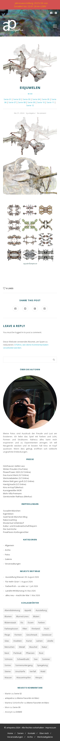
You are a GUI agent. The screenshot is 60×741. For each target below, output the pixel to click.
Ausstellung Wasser (14, 577)
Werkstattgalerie (45, 737)
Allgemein (9, 545)
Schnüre (8, 659)
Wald (42, 671)
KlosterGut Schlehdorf (13, 523)
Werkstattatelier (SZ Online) (16, 478)
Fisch (46, 628)
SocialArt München (11, 510)
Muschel (33, 647)
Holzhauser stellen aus (14, 466)
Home (10, 733)
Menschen (9, 647)
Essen (31, 622)
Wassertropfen (23, 677)
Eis (22, 622)
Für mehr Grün (12, 581)
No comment (41, 113)
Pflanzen (30, 653)
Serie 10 (41, 102)
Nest (7, 653)
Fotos (7, 554)
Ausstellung (41, 610)
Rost (41, 653)
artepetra (31, 113)
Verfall (33, 671)
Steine (8, 671)
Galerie (8, 559)
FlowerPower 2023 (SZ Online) (17, 472)
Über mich (44, 733)
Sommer (46, 659)
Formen (18, 634)
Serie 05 (45, 99)
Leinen (39, 640)
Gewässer (47, 634)
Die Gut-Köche (9, 529)
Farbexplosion (11, 628)
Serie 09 (31, 102)
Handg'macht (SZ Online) (14, 484)
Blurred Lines (22, 616)
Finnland (36, 628)
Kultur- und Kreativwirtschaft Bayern (20, 526)
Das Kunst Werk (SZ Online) (16, 475)
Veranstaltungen (13, 563)
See (36, 659)
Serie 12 (30, 105)
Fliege (7, 634)
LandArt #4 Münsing (14, 590)
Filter (25, 628)
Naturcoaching (10, 519)
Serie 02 (17, 99)
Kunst (29, 640)
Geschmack (31, 634)
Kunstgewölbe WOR (12, 490)
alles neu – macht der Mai (17, 595)
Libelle (50, 640)
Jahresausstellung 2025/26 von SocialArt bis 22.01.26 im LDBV (31, 5)
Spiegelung (42, 665)
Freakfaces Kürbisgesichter (16, 532)
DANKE (19, 711)
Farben (41, 622)
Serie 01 (7, 99)
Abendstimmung (12, 610)
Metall (22, 647)
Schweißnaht (23, 659)
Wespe (38, 677)
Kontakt (31, 733)
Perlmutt (17, 653)
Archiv (8, 550)
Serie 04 (36, 99)
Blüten (36, 616)
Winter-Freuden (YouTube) (15, 469)
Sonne (8, 665)
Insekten (18, 640)
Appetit (27, 610)
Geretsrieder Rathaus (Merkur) (17, 496)
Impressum (51, 727)
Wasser (8, 677)
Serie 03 (26, 99)
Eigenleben (8, 513)
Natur (44, 647)
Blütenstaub (10, 622)
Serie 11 (50, 102)
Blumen (8, 616)
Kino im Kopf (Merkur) (13, 487)
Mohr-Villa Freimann (12, 493)
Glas (7, 640)
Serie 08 (22, 102)
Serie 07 (12, 102)
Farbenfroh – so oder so (16, 586)
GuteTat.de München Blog (15, 516)
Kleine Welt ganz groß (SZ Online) (18, 481)
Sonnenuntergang (23, 665)
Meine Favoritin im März (28, 698)
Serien (20, 733)
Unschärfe (20, 671)
